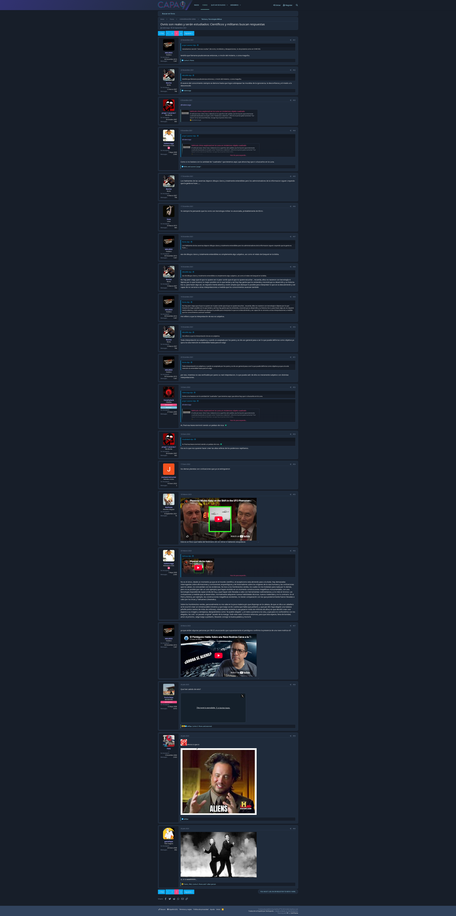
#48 (294, 267)
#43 (294, 100)
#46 (294, 206)
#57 (294, 626)
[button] (227, 5)
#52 (294, 387)
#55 (294, 494)
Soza (169, 219)
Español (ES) (173, 909)
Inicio (196, 5)
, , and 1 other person (200, 884)
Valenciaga (166, 28)
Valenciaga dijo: (187, 392)
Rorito (169, 83)
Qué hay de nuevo (218, 5)
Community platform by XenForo (278, 909)
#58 (294, 685)
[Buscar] (296, 5)
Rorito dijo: (186, 242)
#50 (294, 327)
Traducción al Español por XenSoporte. (261, 911)
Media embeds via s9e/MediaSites (286, 911)
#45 (294, 176)
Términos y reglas (185, 909)
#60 (294, 829)
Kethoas (168, 507)
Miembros (234, 5)
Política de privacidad (200, 909)
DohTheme (294, 913)
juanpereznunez (169, 477)
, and (199, 726)
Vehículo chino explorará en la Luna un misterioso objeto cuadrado (217, 111)
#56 (294, 551)
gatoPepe (168, 841)
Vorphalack (169, 400)
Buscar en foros (168, 13)
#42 (294, 70)
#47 (294, 237)
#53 (294, 434)
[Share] (290, 40)
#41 (294, 40)
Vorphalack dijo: (187, 439)
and (192, 167)
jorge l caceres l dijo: (189, 45)
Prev (162, 33)
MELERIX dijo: (187, 75)
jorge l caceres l (169, 113)
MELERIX (169, 52)
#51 (294, 357)
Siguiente (188, 33)
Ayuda (212, 909)
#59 (294, 736)
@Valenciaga (186, 105)
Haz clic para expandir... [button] (238, 155)
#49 (294, 297)
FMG (169, 748)
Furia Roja (168, 697)
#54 (294, 464)
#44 (294, 131)
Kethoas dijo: (186, 556)
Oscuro (162, 909)
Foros (204, 5)
